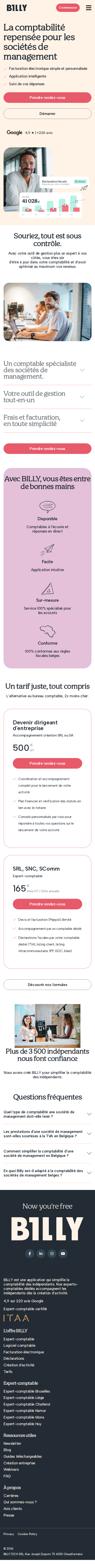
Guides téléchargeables (23, 1456)
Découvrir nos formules (47, 984)
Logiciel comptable (19, 1345)
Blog (7, 1450)
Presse (9, 1515)
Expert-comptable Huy (23, 1424)
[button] (47, 1114)
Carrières (11, 1495)
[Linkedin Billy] (40, 1253)
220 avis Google (29, 1301)
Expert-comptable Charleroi (27, 1404)
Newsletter (12, 1443)
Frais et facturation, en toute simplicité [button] (32, 420)
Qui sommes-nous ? (20, 1502)
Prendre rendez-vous (47, 97)
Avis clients (13, 1508)
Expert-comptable (19, 1339)
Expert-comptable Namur (25, 1410)
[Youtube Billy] (63, 1253)
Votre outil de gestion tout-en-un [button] (34, 396)
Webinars (11, 1469)
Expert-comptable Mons (24, 1417)
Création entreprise (19, 1463)
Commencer (68, 7)
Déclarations (14, 1358)
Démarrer (47, 113)
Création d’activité (19, 1365)
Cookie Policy (27, 1534)
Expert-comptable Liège (24, 1397)
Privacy (9, 1534)
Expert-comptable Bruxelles (27, 1391)
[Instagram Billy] (52, 1253)
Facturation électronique (24, 1352)
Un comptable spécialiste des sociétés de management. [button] (40, 370)
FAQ (7, 1476)
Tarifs (8, 1371)
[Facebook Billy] (29, 1253)
